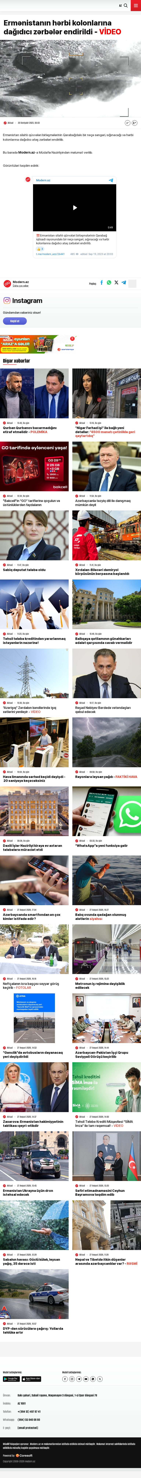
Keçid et (14, 321)
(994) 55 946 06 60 (29, 1419)
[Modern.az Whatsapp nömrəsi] (93, 1379)
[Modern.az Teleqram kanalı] (79, 1379)
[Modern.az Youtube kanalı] (86, 1379)
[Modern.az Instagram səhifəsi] (72, 1379)
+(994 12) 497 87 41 (29, 1411)
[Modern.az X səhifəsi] (100, 1379)
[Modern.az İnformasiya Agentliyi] (17, 1363)
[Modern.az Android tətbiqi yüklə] (11, 1379)
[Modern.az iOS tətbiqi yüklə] (31, 1379)
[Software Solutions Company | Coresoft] (24, 1456)
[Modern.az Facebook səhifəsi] (65, 1379)
